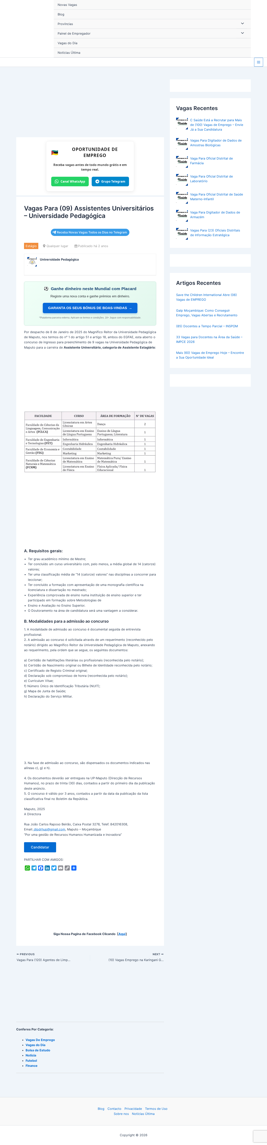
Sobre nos (121, 1114)
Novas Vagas (67, 5)
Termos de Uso (156, 1109)
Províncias (65, 24)
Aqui (122, 934)
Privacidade (133, 1109)
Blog (61, 14)
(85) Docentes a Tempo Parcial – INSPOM (207, 326)
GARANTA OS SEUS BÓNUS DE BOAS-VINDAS (90, 308)
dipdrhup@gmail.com (49, 829)
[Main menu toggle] (258, 62)
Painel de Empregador (74, 33)
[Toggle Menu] (241, 23)
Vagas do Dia (67, 43)
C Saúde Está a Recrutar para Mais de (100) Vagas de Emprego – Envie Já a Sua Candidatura (216, 124)
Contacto (114, 1109)
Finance (32, 1066)
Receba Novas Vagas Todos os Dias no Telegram (92, 232)
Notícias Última (69, 53)
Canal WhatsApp (73, 181)
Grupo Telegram (113, 181)
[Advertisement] (90, 108)
